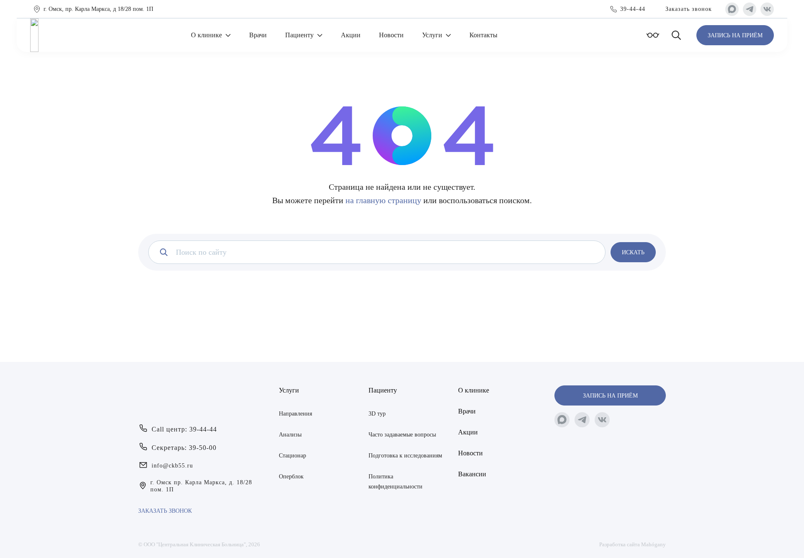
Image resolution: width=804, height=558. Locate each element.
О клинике (206, 35)
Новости (391, 35)
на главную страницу (383, 200)
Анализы (290, 434)
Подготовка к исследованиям (405, 455)
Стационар (292, 455)
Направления (295, 414)
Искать (633, 252)
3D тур (377, 414)
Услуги (432, 35)
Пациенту (299, 35)
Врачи (258, 35)
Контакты (483, 35)
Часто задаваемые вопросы (402, 434)
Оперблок (291, 476)
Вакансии (472, 474)
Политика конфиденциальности (395, 481)
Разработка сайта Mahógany (632, 544)
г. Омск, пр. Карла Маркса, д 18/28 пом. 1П (98, 9)
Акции (351, 35)
